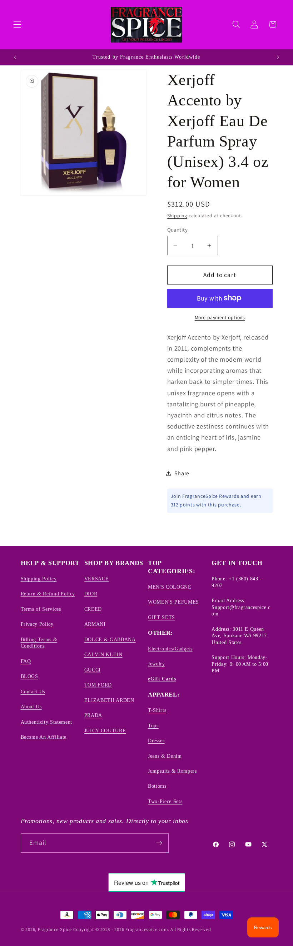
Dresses (156, 740)
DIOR (91, 593)
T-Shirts (157, 710)
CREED (93, 609)
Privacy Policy (37, 624)
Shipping (177, 215)
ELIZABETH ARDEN (109, 700)
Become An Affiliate (44, 737)
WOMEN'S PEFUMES (173, 602)
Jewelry (156, 664)
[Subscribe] (159, 843)
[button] (17, 24)
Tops (153, 725)
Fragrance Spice (55, 929)
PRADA (93, 715)
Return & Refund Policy (48, 593)
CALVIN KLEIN (103, 654)
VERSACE (96, 578)
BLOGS (29, 676)
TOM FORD (98, 685)
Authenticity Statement (47, 722)
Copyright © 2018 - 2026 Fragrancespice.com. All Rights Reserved (142, 929)
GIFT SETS (161, 617)
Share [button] (181, 473)
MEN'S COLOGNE (170, 587)
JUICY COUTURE (105, 730)
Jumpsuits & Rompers (172, 771)
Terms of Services (41, 609)
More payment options (220, 317)
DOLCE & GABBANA (110, 639)
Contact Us (33, 691)
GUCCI (92, 670)
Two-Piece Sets (165, 801)
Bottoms (157, 786)
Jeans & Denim (165, 756)
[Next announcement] (278, 57)
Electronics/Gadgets (170, 649)
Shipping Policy (39, 578)
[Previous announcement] (15, 57)
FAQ (26, 661)
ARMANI (95, 624)
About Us (31, 706)
